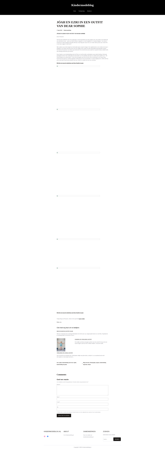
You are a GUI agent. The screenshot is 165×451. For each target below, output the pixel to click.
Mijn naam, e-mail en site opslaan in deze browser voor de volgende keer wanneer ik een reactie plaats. (79, 412)
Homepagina (93, 362)
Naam (58, 396)
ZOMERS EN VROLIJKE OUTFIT (83, 339)
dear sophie (59, 362)
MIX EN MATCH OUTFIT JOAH (65, 331)
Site (57, 407)
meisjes (89, 364)
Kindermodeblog (82, 5)
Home (74, 11)
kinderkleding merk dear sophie (69, 362)
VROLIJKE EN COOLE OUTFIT (65, 353)
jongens (97, 362)
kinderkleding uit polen (62, 364)
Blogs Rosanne (86, 362)
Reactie (58, 384)
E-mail (58, 402)
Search (117, 439)
